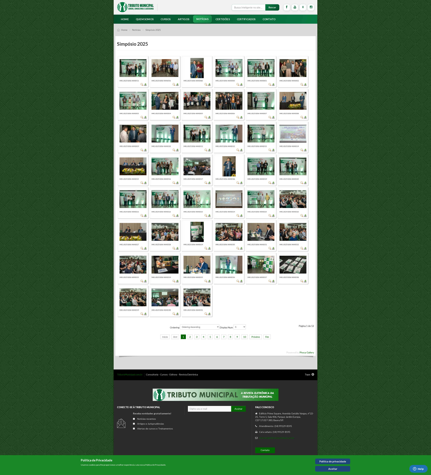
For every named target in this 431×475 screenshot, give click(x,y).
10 (244, 336)
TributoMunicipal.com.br (129, 374)
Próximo (255, 336)
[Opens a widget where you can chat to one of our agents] (418, 469)
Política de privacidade (332, 461)
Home (124, 29)
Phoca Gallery (307, 352)
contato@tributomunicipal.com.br (276, 437)
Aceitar (332, 468)
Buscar (272, 7)
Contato (265, 450)
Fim (267, 336)
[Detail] (142, 84)
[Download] (145, 84)
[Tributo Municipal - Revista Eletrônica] (135, 7)
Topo (308, 374)
